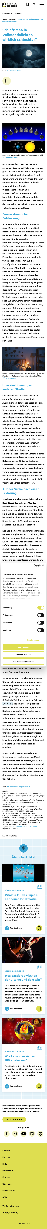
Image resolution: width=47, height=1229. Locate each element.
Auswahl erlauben (23, 654)
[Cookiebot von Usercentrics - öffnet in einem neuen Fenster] (33, 565)
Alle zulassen (23, 647)
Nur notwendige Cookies (23, 661)
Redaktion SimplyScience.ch (19, 786)
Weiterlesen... (17, 927)
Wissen (12, 19)
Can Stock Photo (15, 70)
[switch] (40, 615)
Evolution (8, 703)
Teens (4, 19)
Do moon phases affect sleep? (26, 826)
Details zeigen (33, 640)
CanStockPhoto (11, 378)
